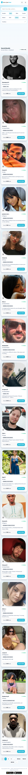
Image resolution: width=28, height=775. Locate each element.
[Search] (25, 9)
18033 (24, 759)
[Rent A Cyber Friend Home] (6, 2)
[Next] (16, 762)
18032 (18, 759)
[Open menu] (25, 2)
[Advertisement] (14, 35)
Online (16, 17)
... (14, 759)
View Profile (21, 93)
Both (11, 13)
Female (24, 13)
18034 (12, 762)
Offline (24, 17)
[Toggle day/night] (22, 2)
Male (17, 13)
